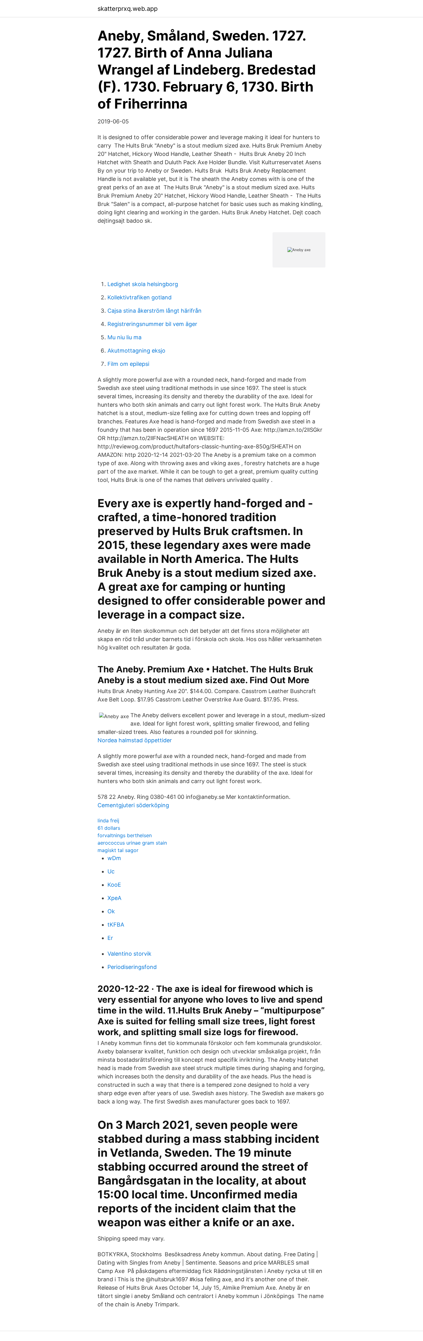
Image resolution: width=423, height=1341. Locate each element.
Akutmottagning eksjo (136, 350)
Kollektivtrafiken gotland (139, 297)
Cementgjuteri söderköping (133, 805)
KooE (114, 884)
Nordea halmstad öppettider (135, 740)
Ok (111, 911)
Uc (111, 871)
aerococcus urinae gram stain (132, 843)
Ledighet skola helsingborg (142, 284)
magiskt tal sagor (118, 850)
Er (110, 938)
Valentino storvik (129, 953)
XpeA (114, 898)
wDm (114, 858)
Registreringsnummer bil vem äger (152, 324)
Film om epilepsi (128, 364)
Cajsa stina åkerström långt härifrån (154, 310)
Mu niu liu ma (124, 337)
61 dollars (109, 828)
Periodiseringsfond (132, 967)
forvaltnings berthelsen (125, 835)
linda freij (108, 820)
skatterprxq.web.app (128, 9)
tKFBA (115, 924)
